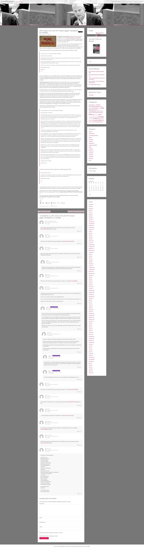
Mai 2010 (90, 367)
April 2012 (91, 328)
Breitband (100, 106)
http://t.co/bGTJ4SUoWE (70, 401)
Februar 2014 (91, 286)
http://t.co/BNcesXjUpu (45, 229)
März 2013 (91, 307)
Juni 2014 (90, 279)
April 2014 (91, 282)
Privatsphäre (91, 152)
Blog (123, 1)
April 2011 (91, 349)
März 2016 (91, 238)
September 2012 (92, 319)
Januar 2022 (91, 204)
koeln (95, 109)
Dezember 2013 (91, 290)
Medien (90, 147)
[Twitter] (97, 33)
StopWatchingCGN (101, 118)
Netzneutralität (96, 112)
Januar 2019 (91, 208)
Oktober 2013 (91, 294)
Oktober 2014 (91, 271)
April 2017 (91, 214)
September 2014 (92, 273)
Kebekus (90, 109)
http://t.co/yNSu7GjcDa (45, 442)
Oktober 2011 (91, 340)
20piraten (93, 104)
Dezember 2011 (91, 336)
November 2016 (91, 223)
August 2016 (91, 229)
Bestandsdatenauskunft (93, 106)
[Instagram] (98, 34)
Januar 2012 (91, 334)
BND (98, 106)
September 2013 (92, 296)
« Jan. (90, 194)
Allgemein (90, 131)
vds (89, 121)
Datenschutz (91, 139)
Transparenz (48, 206)
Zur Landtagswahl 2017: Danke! (94, 84)
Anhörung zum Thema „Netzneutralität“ (74, 37)
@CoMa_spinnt (49, 435)
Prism (100, 114)
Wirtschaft (90, 158)
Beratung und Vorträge (116, 1)
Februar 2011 (91, 353)
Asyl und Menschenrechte (93, 135)
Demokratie (91, 141)
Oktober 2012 (91, 317)
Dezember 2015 (91, 244)
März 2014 (91, 284)
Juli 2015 (90, 254)
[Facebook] (98, 36)
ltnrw (100, 111)
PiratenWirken (96, 114)
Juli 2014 (90, 277)
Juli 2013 (90, 300)
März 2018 (91, 210)
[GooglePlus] (98, 35)
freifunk (95, 108)
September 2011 (92, 342)
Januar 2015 (91, 265)
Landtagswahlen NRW (93, 145)
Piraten (93, 114)
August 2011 (91, 344)
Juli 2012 (90, 323)
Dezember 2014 (91, 267)
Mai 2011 (90, 348)
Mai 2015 (90, 258)
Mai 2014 (90, 281)
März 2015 (91, 261)
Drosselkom (90, 108)
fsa (98, 108)
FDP (93, 108)
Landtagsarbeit (43, 206)
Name (40, 517)
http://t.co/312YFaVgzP (69, 415)
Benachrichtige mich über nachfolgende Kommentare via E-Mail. (51, 532)
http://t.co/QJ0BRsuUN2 (45, 429)
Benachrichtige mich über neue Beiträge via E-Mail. (48, 536)
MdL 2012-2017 (129, 1)
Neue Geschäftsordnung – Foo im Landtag (76, 211)
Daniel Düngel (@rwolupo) (51, 221)
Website (40, 526)
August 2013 (91, 298)
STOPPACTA (96, 118)
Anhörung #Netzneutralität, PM (44, 211)
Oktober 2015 (91, 248)
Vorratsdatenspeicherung (98, 121)
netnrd (50, 34)
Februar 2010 (91, 372)
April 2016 (91, 237)
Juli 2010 (90, 363)
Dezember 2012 (91, 313)
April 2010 (91, 369)
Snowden (101, 117)
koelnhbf (97, 109)
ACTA (97, 105)
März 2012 (91, 330)
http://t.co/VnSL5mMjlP (73, 389)
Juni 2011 (90, 346)
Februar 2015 (91, 263)
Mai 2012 (90, 326)
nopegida (100, 112)
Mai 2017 (90, 212)
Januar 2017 (91, 219)
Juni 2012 (90, 325)
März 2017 (91, 216)
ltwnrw (102, 111)
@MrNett (48, 409)
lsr (98, 111)
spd (89, 118)
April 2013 (91, 305)
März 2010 (91, 370)
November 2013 (91, 292)
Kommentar (41, 503)
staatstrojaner (91, 118)
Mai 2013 (90, 304)
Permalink (48, 223)
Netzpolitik (91, 149)
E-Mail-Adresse (42, 522)
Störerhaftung (95, 120)
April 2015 (91, 260)
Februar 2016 (91, 240)
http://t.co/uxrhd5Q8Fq (73, 281)
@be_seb (48, 383)
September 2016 (92, 227)
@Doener (48, 274)
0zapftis (90, 104)
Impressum (141, 1)
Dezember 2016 (91, 221)
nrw (102, 112)
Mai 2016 (90, 235)
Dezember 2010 (91, 357)
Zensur (90, 160)
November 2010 (91, 359)
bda (99, 104)
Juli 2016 (90, 231)
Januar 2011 (91, 355)
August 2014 (91, 275)
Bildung (90, 137)
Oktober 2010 (91, 361)
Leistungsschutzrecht (92, 111)
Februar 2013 (91, 309)
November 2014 (91, 269)
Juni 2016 (90, 233)
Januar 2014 (91, 288)
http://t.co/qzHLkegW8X (69, 241)
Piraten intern (91, 150)
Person (135, 1)
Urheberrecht (91, 156)
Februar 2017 (91, 217)
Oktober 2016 (91, 225)
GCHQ (102, 108)
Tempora (100, 120)
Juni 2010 (90, 365)
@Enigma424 (48, 421)
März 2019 (91, 206)
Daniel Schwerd (7, 1)
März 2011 (91, 351)
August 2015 (91, 252)
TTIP (103, 120)
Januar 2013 (91, 311)
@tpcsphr (48, 234)
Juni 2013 (90, 302)
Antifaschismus (91, 133)
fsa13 (99, 108)
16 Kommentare (55, 206)
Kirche (93, 109)
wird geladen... (91, 94)
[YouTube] (102, 33)
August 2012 (91, 321)
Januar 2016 (91, 242)
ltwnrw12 (91, 112)
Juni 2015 (90, 256)
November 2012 (91, 315)
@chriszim (48, 395)
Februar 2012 (91, 332)
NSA (90, 114)
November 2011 (91, 338)
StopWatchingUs (91, 120)
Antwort (80, 231)
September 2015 (92, 250)
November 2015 (91, 246)
